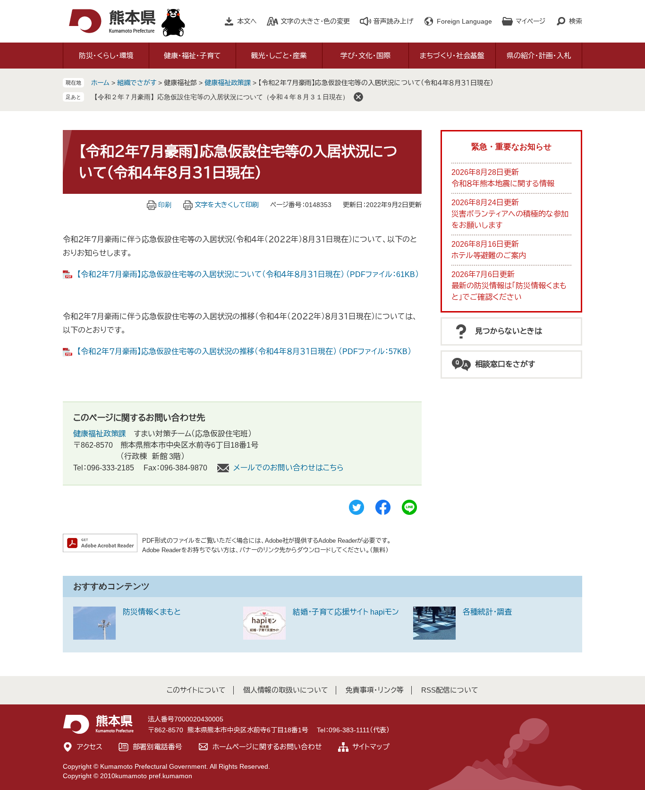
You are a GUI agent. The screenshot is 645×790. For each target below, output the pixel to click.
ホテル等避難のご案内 (488, 256)
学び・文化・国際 (365, 56)
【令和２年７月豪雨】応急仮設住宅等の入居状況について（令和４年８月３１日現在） (220, 97)
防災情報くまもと (152, 612)
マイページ (530, 21)
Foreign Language (464, 21)
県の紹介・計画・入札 (539, 56)
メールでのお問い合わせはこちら (288, 468)
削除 (358, 97)
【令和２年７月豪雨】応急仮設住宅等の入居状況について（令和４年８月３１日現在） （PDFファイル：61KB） (248, 274)
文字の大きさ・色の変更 (315, 21)
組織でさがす (136, 83)
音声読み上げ (393, 21)
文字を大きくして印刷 (227, 204)
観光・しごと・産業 (279, 56)
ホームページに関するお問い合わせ (267, 747)
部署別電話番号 (157, 747)
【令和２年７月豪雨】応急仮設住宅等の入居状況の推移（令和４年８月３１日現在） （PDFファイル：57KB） (244, 351)
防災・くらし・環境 (106, 56)
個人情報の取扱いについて (285, 690)
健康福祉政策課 (227, 83)
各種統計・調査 (487, 612)
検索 (575, 21)
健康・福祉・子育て (192, 56)
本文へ (247, 21)
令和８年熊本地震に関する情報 (502, 184)
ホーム (100, 83)
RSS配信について (449, 690)
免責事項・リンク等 (375, 690)
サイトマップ (371, 747)
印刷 (164, 204)
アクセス (89, 747)
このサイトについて (196, 690)
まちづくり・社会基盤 (452, 56)
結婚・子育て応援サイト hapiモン (346, 612)
